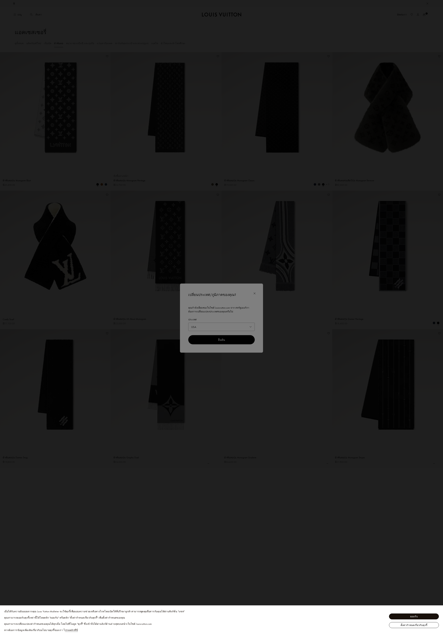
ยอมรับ (414, 616)
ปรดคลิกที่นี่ (71, 630)
